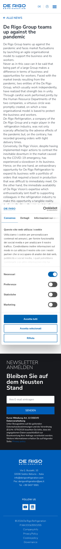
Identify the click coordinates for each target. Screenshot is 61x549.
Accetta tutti (30, 318)
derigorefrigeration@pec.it (31, 481)
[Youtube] (25, 507)
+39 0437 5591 (31, 485)
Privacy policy (19, 441)
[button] (54, 6)
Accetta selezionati (30, 328)
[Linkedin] (32, 507)
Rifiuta (30, 338)
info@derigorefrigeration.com (28, 477)
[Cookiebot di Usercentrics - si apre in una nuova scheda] (43, 209)
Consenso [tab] (9, 217)
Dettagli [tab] (24, 217)
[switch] (52, 284)
